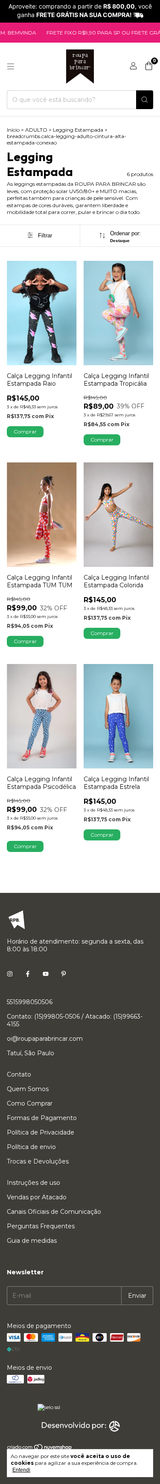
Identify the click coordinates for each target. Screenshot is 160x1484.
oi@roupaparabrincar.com (45, 1038)
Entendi (21, 1470)
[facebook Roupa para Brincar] (28, 974)
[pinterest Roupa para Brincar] (64, 974)
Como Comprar (29, 1103)
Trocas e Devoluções (38, 1161)
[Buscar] (144, 99)
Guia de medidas (32, 1240)
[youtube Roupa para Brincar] (46, 974)
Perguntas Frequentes (41, 1226)
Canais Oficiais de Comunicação (54, 1211)
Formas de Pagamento (42, 1118)
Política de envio (31, 1147)
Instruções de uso (33, 1183)
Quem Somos (28, 1089)
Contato (19, 1074)
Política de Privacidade (40, 1132)
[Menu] (11, 66)
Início (13, 130)
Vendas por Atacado (37, 1197)
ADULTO (36, 130)
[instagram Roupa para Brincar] (10, 974)
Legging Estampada (78, 130)
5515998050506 (29, 1002)
